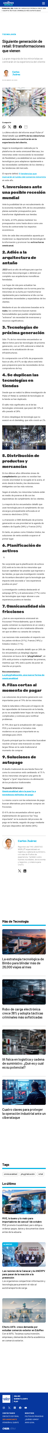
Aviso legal (30, 1423)
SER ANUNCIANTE (9, 1419)
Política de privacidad (34, 1416)
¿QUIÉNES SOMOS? (32, 1419)
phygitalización (28, 1174)
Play (16, 1402)
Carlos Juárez (16, 73)
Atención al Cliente (10, 1423)
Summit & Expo (21, 1399)
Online (17, 1396)
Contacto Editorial (10, 1416)
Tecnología (9, 34)
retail (40, 1174)
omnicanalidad (10, 1174)
